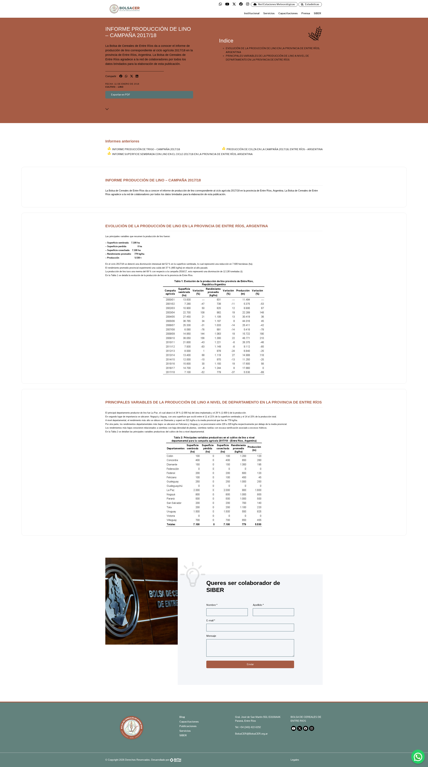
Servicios (269, 13)
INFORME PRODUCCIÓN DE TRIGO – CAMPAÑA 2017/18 (146, 149)
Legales (295, 759)
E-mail (210, 620)
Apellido (258, 604)
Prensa (305, 13)
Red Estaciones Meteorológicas (276, 4)
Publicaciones (187, 726)
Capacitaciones (288, 13)
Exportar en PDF (120, 94)
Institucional (251, 13)
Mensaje (211, 635)
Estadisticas (311, 4)
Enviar (250, 664)
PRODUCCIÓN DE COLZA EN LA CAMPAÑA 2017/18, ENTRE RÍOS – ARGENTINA (275, 149)
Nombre (211, 604)
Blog (182, 717)
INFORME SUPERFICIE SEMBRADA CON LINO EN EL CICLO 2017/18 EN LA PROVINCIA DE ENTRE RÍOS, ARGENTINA (182, 154)
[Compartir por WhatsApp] (126, 76)
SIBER (317, 13)
